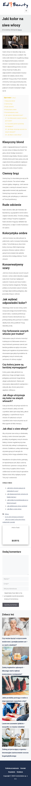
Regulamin (11, 772)
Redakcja (20, 772)
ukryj (14, 97)
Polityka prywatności (12, 768)
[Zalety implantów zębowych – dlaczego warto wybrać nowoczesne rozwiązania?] (15, 656)
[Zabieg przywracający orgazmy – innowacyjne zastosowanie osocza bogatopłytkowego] (15, 738)
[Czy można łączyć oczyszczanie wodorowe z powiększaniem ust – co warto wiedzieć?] (15, 627)
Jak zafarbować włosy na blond (17, 506)
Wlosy (7, 514)
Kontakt (23, 768)
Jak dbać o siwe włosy (14, 509)
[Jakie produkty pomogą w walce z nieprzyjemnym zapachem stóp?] (15, 686)
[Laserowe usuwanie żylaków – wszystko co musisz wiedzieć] (15, 712)
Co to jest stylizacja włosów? (14, 517)
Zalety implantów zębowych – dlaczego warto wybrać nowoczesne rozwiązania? (13, 670)
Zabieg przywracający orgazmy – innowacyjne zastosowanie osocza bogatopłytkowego (15, 752)
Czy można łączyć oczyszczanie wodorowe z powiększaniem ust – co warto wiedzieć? (15, 641)
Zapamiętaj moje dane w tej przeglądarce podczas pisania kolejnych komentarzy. (14, 596)
